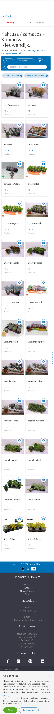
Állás (27, 594)
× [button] (49, 675)
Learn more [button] (28, 710)
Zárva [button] (10, 710)
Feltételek (48, 669)
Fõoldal (27, 584)
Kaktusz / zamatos (11, 76)
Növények (6, 16)
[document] (27, 690)
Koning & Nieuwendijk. (35, 76)
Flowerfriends (27, 591)
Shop (27, 588)
